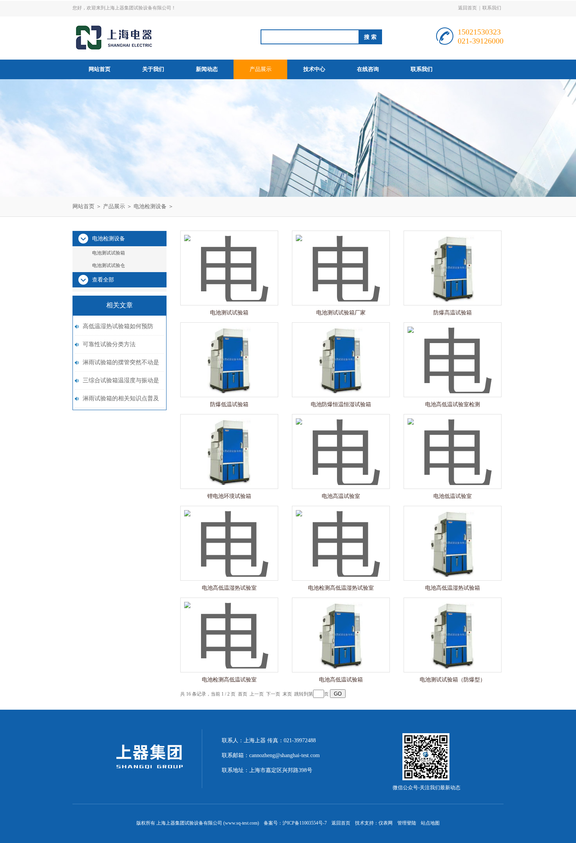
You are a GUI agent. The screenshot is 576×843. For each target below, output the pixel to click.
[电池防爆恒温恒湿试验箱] (341, 352)
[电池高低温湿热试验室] (229, 535)
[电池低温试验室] (453, 444)
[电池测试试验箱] (229, 260)
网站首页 (99, 69)
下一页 (273, 694)
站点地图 (430, 823)
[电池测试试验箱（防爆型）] (453, 627)
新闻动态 (207, 69)
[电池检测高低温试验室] (229, 627)
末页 (287, 694)
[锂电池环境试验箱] (229, 444)
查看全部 (103, 280)
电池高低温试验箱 (341, 680)
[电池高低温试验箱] (341, 627)
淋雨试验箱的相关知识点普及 (121, 398)
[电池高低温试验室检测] (453, 352)
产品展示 (261, 69)
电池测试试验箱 (108, 253)
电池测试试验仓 (108, 265)
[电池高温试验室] (341, 444)
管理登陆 (406, 823)
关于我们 (153, 69)
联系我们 (491, 8)
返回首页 (467, 8)
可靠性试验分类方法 (109, 344)
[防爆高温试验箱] (453, 260)
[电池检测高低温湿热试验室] (341, 535)
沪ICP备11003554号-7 (305, 823)
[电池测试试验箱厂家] (341, 260)
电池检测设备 (150, 206)
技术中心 (314, 69)
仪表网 (386, 823)
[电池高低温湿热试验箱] (453, 535)
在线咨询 (368, 69)
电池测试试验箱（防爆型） (452, 680)
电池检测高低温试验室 (229, 680)
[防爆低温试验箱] (229, 352)
